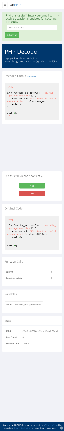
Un (15, 4)
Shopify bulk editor (22, 427)
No (32, 193)
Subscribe (12, 34)
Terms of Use (51, 425)
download (32, 76)
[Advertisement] (28, 149)
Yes (32, 185)
